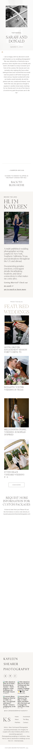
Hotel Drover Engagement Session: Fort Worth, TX (15, 349)
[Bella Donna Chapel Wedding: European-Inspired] (16, 412)
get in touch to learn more (15, 289)
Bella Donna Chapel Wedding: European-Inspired (15, 432)
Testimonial (16, 33)
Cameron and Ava (17, 170)
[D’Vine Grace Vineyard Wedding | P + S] (16, 454)
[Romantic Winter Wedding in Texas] (16, 370)
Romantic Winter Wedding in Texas (14, 388)
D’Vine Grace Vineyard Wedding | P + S (14, 475)
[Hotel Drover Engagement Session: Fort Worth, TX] (17, 330)
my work (7, 286)
